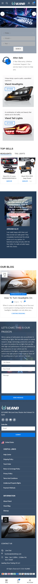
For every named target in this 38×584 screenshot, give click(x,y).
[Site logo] (18, 3)
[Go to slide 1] (14, 25)
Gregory (16, 302)
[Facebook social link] (3, 419)
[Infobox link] (18, 63)
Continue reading (18, 313)
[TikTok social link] (14, 419)
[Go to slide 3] (18, 25)
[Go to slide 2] (16, 25)
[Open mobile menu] (3, 3)
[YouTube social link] (10, 419)
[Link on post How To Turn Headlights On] (18, 282)
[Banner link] (18, 125)
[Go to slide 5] (22, 25)
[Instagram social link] (6, 419)
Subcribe (4, 424)
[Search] (7, 3)
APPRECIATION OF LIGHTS (18, 294)
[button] (2, 14)
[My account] (29, 3)
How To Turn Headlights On (18, 298)
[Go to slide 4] (20, 25)
